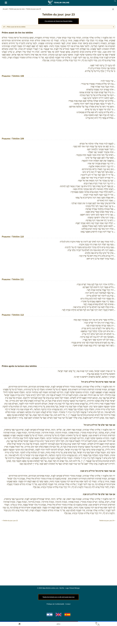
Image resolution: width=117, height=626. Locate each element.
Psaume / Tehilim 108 (13, 76)
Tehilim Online (61, 2)
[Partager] (113, 9)
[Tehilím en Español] (67, 614)
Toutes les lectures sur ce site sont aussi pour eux (58, 597)
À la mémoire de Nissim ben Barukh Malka (58, 21)
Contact (67, 604)
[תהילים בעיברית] (49, 614)
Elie (63, 588)
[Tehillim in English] (58, 614)
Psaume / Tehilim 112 (13, 315)
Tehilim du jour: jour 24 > (107, 520)
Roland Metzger (74, 588)
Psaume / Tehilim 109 (13, 138)
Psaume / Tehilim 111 (13, 279)
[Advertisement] (58, 131)
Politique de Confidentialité (55, 604)
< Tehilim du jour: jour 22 (10, 520)
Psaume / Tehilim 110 (13, 236)
